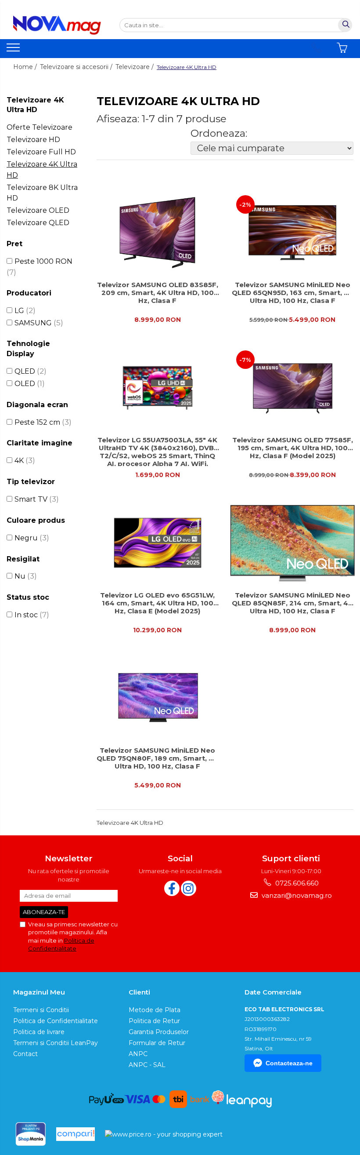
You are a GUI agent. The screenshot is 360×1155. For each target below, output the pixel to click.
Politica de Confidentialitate (55, 1021)
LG (19, 310)
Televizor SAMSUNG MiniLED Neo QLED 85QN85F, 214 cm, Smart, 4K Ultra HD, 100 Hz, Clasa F (292, 603)
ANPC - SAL (147, 1065)
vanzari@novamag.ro (296, 895)
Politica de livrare (39, 1032)
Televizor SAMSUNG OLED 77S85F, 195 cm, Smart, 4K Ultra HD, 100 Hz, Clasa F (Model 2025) (292, 448)
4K (19, 460)
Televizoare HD (33, 139)
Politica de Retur (154, 1021)
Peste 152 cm (37, 422)
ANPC (138, 1054)
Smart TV (30, 499)
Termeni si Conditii (41, 1010)
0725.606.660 (296, 883)
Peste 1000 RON (43, 261)
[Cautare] (345, 25)
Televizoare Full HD (41, 152)
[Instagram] (188, 888)
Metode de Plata (154, 1010)
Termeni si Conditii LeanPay (55, 1043)
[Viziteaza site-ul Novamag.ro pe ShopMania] (30, 1134)
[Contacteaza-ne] (316, 48)
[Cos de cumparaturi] (342, 48)
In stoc (26, 615)
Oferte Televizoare (39, 127)
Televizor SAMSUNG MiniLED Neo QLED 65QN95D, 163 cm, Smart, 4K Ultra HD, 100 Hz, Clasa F (292, 293)
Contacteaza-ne (289, 1063)
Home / (26, 67)
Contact (25, 1054)
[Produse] (14, 50)
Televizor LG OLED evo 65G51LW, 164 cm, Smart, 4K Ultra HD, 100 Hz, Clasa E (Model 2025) (157, 603)
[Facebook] (172, 888)
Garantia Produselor (159, 1032)
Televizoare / (135, 67)
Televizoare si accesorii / (77, 67)
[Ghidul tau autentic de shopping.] (75, 1134)
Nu (19, 576)
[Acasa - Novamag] (57, 25)
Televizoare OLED (38, 210)
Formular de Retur (157, 1043)
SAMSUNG (33, 323)
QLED (24, 371)
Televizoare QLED (38, 223)
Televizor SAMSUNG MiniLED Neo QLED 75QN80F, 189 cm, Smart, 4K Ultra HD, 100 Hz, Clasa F (157, 758)
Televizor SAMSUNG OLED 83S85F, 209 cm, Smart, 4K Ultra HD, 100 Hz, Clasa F (157, 293)
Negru (26, 538)
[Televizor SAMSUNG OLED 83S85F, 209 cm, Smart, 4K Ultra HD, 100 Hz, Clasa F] (157, 233)
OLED (24, 383)
